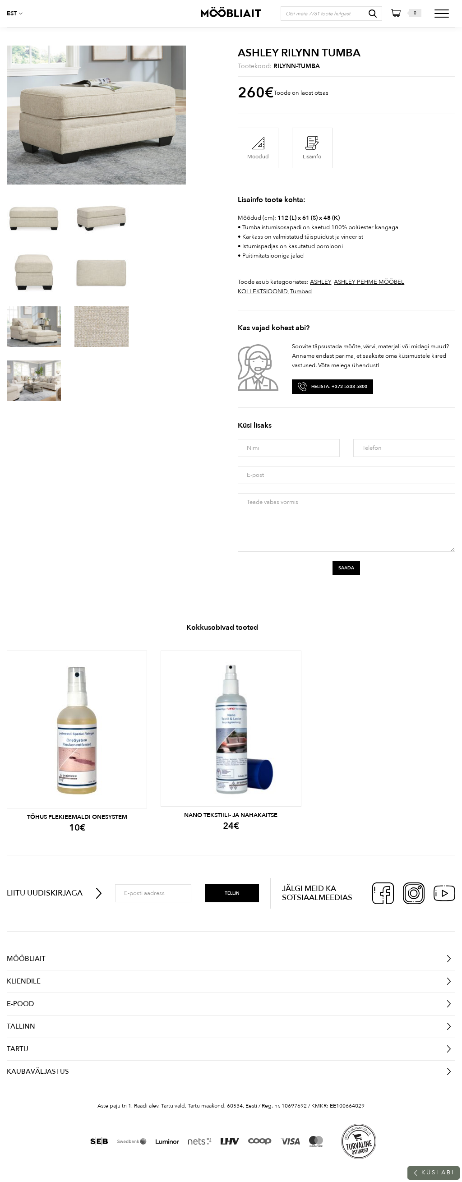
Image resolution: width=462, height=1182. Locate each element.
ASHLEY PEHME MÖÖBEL (369, 282)
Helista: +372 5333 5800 (339, 386)
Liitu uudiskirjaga (45, 893)
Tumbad (301, 291)
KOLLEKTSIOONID (262, 291)
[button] (18, 13)
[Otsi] (373, 13)
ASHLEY (320, 282)
